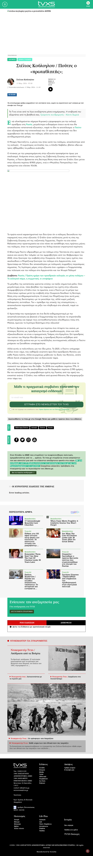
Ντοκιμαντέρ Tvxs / (23, 650)
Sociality (53, 852)
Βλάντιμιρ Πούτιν (21, 427)
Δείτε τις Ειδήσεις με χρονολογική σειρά (30, 627)
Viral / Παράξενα (45, 824)
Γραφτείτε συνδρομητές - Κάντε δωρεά (59, 115)
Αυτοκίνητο (43, 826)
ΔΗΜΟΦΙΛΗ (66, 623)
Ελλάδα (42, 768)
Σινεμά (16, 820)
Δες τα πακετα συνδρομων (22, 611)
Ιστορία (68, 820)
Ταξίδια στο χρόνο (71, 830)
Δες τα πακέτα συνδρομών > (23, 472)
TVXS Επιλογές (72, 834)
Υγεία (41, 774)
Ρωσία (50, 427)
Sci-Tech (42, 781)
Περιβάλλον (43, 779)
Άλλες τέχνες (19, 828)
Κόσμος (42, 770)
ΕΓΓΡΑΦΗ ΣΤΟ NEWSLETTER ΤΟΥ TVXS (46, 404)
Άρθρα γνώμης (69, 768)
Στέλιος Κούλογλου (25, 80)
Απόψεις (68, 764)
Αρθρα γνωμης (24, 59)
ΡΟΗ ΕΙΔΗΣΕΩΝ (27, 623)
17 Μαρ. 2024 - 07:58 (24, 83)
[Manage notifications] (87, 851)
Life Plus (43, 816)
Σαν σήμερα (68, 825)
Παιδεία (42, 828)
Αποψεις (12, 59)
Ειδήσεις (43, 764)
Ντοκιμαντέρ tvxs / (19, 677)
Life (40, 822)
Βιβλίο (16, 826)
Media (41, 772)
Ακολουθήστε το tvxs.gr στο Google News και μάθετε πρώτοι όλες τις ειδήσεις (44, 419)
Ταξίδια (42, 831)
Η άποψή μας (69, 770)
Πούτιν (42, 427)
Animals (42, 820)
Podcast (42, 783)
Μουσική (17, 824)
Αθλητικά (42, 776)
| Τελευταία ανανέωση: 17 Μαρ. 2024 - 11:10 (23, 87)
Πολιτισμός (19, 816)
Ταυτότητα (17, 795)
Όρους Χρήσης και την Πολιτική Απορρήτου (54, 409)
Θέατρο (17, 822)
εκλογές (34, 427)
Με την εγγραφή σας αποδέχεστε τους (40, 409)
